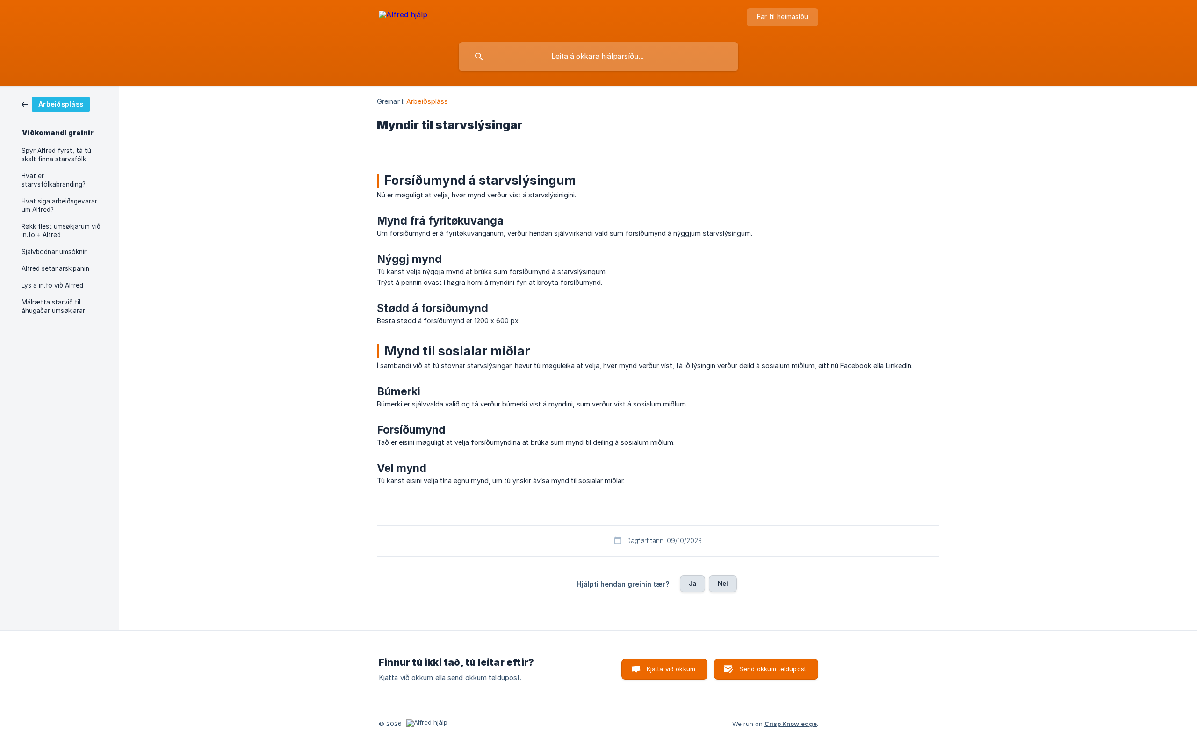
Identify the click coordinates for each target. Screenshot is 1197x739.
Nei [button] (723, 583)
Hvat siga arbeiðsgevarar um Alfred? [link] (59, 205)
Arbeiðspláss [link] (427, 101)
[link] (56, 103)
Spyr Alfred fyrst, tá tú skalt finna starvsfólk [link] (56, 155)
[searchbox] (598, 56)
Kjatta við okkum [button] (671, 669)
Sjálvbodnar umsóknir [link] (54, 251)
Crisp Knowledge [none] (790, 723)
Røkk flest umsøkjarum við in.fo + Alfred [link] (61, 231)
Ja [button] (692, 583)
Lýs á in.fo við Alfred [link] (52, 285)
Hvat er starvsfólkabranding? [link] (54, 180)
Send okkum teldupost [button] (772, 669)
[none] (403, 18)
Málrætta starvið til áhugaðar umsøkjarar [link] (53, 306)
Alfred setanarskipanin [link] (55, 268)
